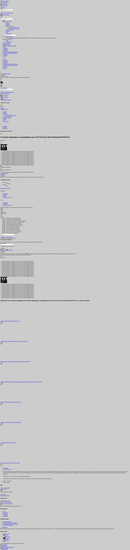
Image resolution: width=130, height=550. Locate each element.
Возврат (5, 54)
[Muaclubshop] (4, 527)
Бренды (5, 127)
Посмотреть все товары (14, 27)
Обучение (5, 513)
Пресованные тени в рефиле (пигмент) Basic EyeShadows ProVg (15, 361)
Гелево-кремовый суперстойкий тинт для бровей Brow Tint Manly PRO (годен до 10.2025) (21, 381)
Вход (7, 40)
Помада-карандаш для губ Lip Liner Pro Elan (11, 422)
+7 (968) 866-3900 (11, 38)
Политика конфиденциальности (10, 51)
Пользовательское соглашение (10, 53)
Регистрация (9, 41)
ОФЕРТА (5, 49)
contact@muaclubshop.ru (7, 503)
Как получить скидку (8, 525)
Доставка (5, 48)
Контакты (5, 50)
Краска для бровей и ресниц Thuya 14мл (10, 321)
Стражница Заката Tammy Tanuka (8, 442)
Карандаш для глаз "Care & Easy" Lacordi (10, 462)
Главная (5, 126)
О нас (4, 47)
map (4, 56)
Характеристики (7, 469)
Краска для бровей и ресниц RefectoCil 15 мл (11, 402)
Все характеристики (5, 188)
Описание (5, 468)
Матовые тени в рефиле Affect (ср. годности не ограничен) (14, 341)
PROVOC (5, 128)
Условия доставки (7, 521)
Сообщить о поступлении (6, 237)
